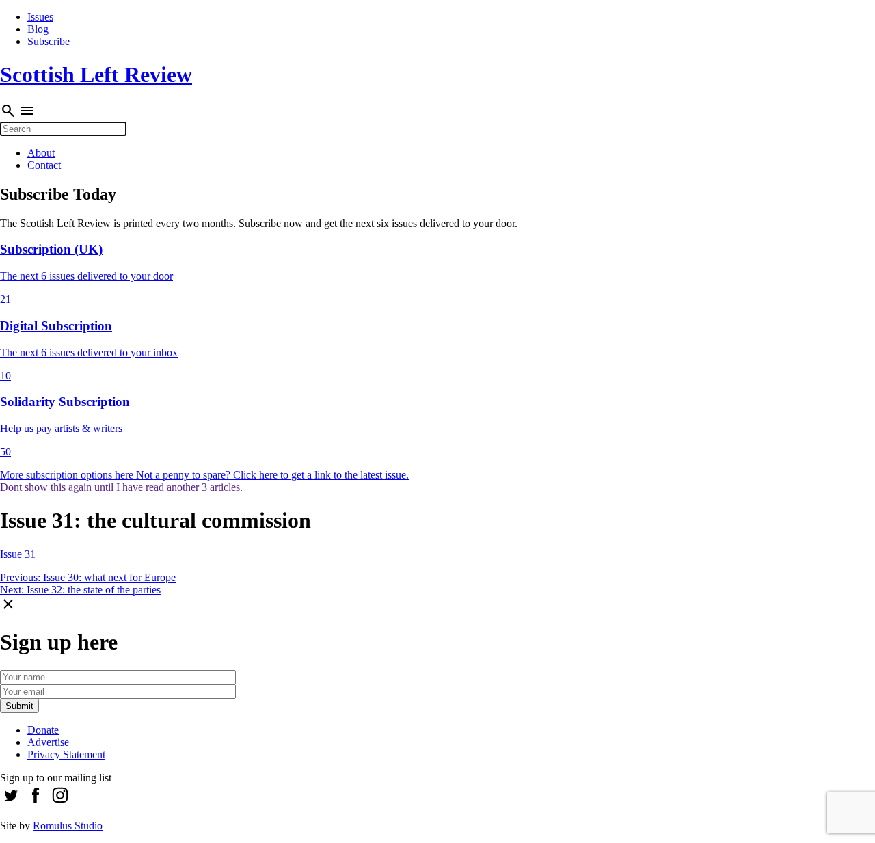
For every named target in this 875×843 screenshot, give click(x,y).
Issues (40, 17)
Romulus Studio (68, 825)
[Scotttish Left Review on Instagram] (60, 802)
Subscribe (48, 41)
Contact (44, 165)
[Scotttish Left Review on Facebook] (37, 802)
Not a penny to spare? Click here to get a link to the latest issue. (272, 475)
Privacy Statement (66, 754)
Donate (43, 730)
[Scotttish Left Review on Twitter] (12, 802)
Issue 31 (18, 554)
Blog (38, 29)
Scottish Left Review (96, 74)
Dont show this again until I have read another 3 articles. (121, 487)
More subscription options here (68, 475)
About (41, 153)
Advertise (48, 742)
